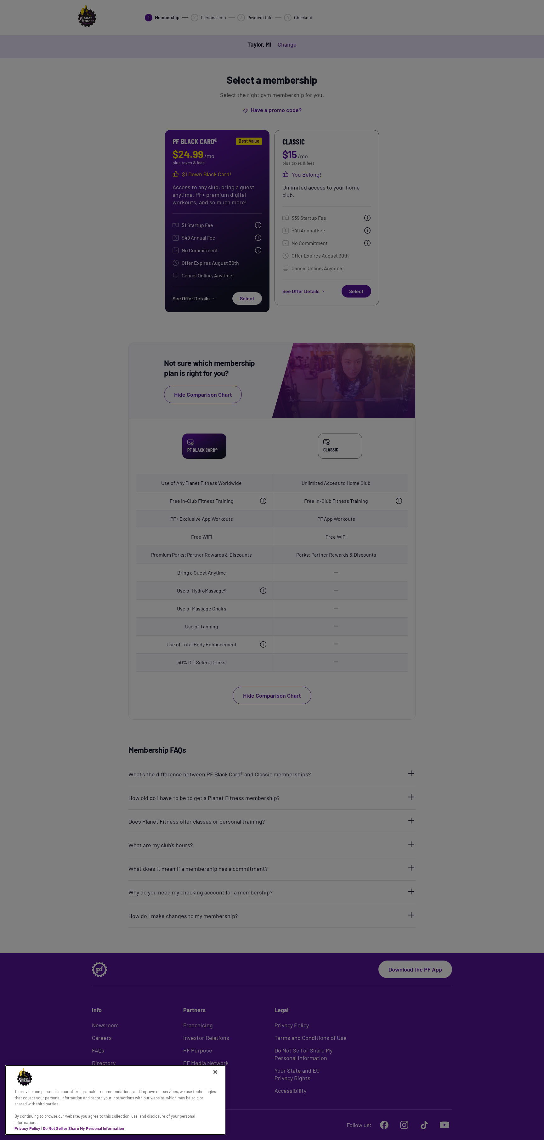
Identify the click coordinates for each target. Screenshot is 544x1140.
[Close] (215, 1072)
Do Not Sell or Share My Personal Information (83, 1128)
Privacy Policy (27, 1128)
